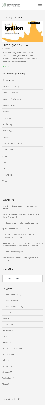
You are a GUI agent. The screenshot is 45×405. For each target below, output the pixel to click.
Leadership (7, 124)
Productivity (7, 149)
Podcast (6, 137)
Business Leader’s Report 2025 (14, 252)
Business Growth (10, 92)
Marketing (7, 130)
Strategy (6, 168)
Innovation (7, 118)
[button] (40, 5)
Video (5, 181)
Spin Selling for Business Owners (15, 229)
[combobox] (22, 278)
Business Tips (8, 105)
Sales (4, 156)
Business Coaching (10, 86)
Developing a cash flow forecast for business (20, 223)
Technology (7, 174)
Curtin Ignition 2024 (15, 45)
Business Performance (12, 99)
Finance (5, 111)
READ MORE (6, 66)
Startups (6, 162)
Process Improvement (12, 143)
